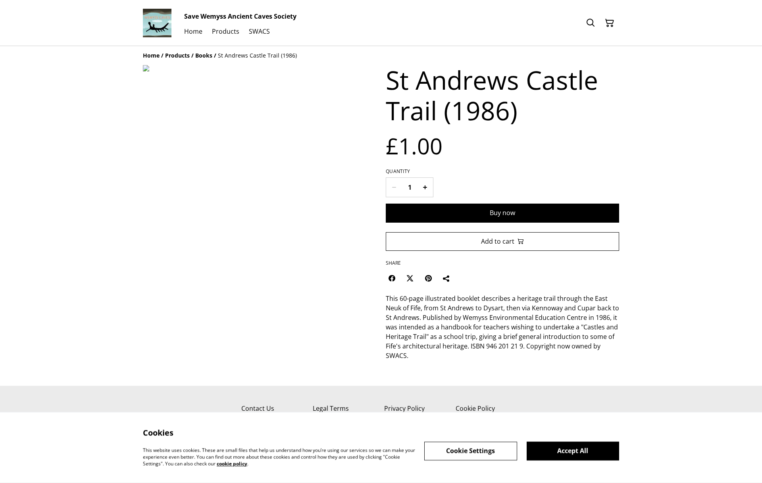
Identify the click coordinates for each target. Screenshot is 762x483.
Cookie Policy (475, 408)
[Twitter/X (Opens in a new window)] (410, 278)
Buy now (502, 212)
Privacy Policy (404, 408)
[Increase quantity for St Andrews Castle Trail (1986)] (425, 187)
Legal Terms (331, 408)
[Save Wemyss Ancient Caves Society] (157, 23)
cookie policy (232, 463)
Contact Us (257, 408)
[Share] (446, 278)
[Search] (590, 23)
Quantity (398, 171)
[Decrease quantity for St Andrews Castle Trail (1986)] (394, 187)
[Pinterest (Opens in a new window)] (428, 278)
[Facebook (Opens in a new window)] (392, 278)
